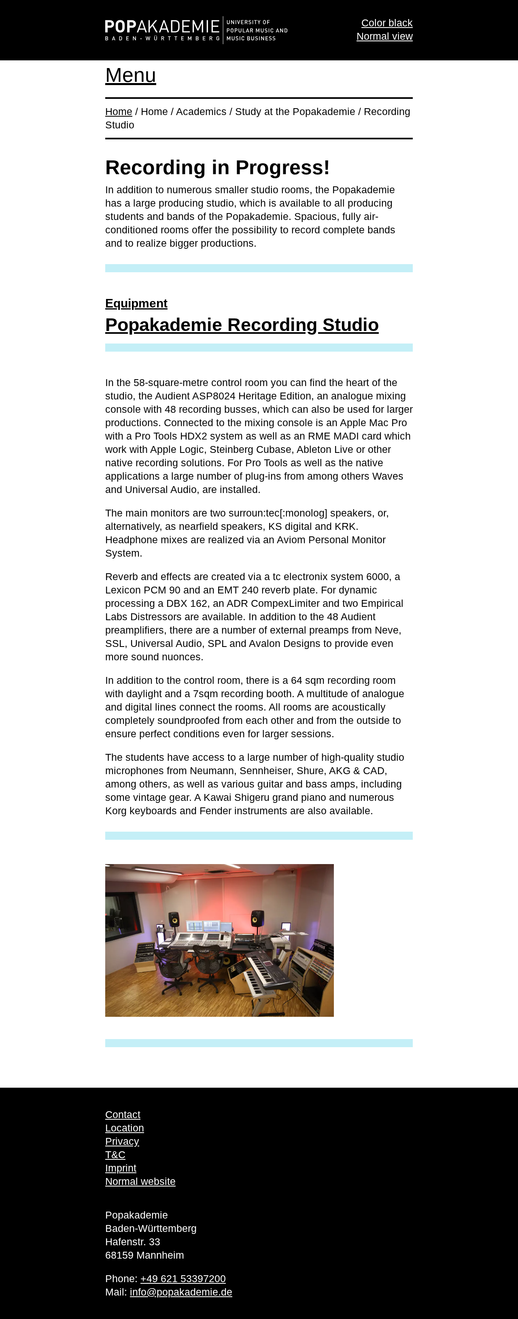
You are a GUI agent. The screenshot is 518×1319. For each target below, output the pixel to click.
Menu (130, 75)
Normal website (140, 1181)
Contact (122, 1114)
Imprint (120, 1168)
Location (124, 1127)
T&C (115, 1154)
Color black (387, 22)
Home (118, 111)
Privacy (122, 1141)
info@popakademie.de (181, 1292)
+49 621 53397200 (183, 1278)
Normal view (385, 36)
